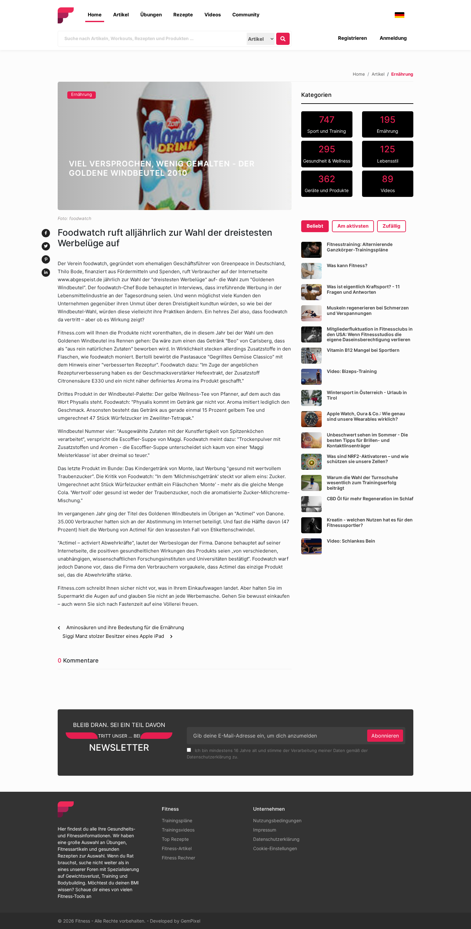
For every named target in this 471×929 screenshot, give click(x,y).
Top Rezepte (175, 839)
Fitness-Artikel (177, 848)
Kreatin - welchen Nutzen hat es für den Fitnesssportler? (370, 522)
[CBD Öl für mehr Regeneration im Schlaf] (311, 504)
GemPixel (190, 921)
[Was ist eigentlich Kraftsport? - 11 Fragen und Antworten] (311, 292)
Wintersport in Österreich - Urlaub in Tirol (367, 395)
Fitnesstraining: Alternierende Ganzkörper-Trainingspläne (359, 246)
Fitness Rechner (178, 857)
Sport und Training (326, 124)
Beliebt (315, 226)
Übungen (151, 15)
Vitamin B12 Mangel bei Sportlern (363, 350)
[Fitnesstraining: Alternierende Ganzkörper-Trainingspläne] (311, 250)
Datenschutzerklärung (276, 839)
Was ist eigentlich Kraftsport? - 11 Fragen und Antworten (363, 289)
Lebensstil (387, 154)
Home (95, 15)
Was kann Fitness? (347, 265)
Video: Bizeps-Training (352, 371)
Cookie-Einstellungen (275, 848)
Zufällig (392, 226)
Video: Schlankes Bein (351, 541)
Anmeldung (393, 38)
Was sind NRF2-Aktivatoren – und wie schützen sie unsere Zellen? (368, 458)
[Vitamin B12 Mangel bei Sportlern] (311, 356)
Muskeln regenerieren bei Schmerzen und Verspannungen (368, 310)
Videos (212, 15)
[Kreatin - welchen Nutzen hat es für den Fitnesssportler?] (311, 525)
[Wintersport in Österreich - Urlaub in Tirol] (311, 398)
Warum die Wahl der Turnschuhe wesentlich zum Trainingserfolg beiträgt (362, 483)
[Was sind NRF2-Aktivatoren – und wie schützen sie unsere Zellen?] (311, 462)
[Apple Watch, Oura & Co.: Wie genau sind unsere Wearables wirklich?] (311, 419)
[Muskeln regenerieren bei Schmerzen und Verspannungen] (311, 313)
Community (246, 15)
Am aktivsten (352, 226)
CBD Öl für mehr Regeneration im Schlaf (370, 498)
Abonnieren (385, 735)
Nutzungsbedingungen (277, 820)
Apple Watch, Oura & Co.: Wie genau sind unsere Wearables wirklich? (366, 416)
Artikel (121, 15)
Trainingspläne (177, 820)
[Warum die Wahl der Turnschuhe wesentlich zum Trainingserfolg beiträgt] (311, 483)
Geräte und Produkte (327, 183)
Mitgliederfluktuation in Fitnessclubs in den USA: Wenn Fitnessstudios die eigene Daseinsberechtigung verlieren (370, 334)
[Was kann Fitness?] (311, 271)
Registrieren (352, 38)
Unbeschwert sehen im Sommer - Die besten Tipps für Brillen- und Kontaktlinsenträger (367, 440)
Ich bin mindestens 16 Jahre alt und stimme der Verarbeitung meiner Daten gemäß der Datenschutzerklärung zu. (277, 753)
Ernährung (81, 94)
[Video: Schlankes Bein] (311, 546)
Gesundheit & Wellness (326, 154)
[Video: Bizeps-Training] (311, 377)
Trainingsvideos (178, 829)
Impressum (264, 829)
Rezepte (183, 15)
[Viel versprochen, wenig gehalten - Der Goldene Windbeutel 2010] (175, 146)
